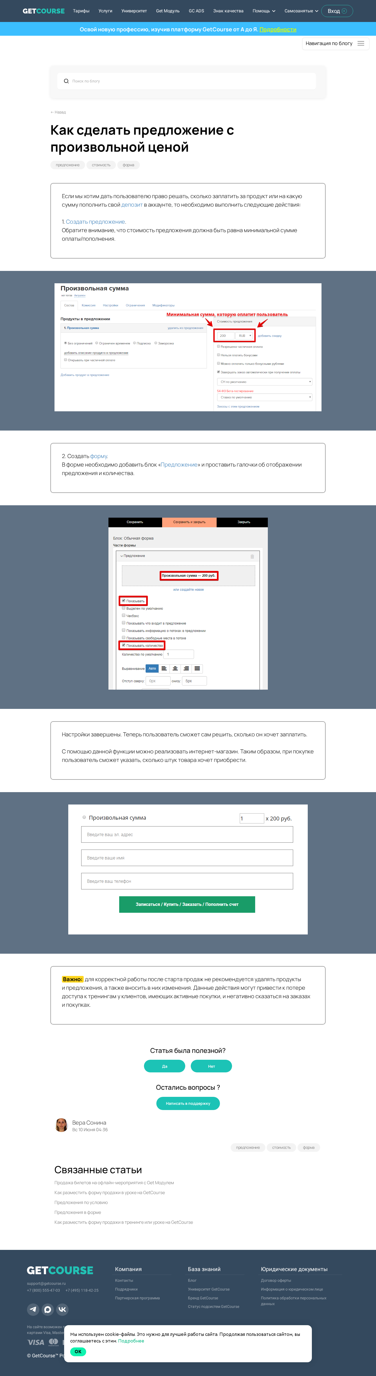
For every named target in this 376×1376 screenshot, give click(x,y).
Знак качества (228, 10)
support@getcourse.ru (46, 1283)
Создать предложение (95, 221)
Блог (192, 1280)
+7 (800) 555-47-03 (43, 1290)
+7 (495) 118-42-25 (82, 1290)
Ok (78, 1352)
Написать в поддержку (188, 1103)
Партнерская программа (137, 1298)
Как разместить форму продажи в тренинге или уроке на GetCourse (124, 1222)
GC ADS (196, 10)
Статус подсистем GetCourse (213, 1306)
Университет (134, 10)
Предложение (179, 464)
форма (128, 164)
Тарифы (81, 10)
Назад (60, 112)
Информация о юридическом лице (292, 1289)
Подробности (278, 29)
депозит (132, 204)
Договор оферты (276, 1280)
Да (164, 1066)
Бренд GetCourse (203, 1298)
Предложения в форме (78, 1212)
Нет (211, 1066)
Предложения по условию (81, 1202)
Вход (334, 11)
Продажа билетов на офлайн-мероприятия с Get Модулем (114, 1183)
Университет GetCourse (209, 1289)
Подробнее (131, 1341)
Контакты (124, 1280)
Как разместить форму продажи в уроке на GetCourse (110, 1192)
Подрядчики (126, 1289)
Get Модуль (168, 10)
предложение (68, 164)
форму (98, 456)
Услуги (105, 10)
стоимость (101, 164)
